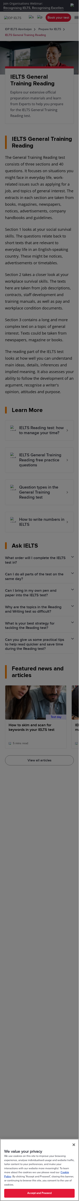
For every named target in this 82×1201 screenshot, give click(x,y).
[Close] (73, 1144)
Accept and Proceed (39, 1193)
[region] (39, 1170)
